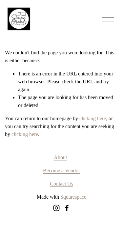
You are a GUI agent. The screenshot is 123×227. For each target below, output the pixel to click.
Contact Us (61, 183)
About (60, 157)
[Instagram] (56, 208)
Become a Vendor (61, 170)
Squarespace (73, 197)
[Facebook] (67, 208)
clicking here (92, 118)
